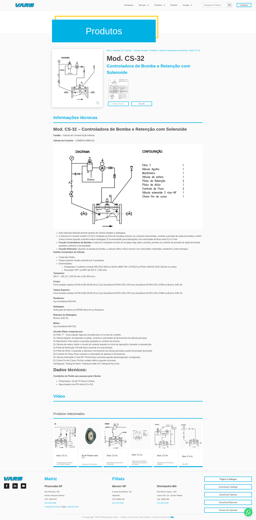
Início (109, 50)
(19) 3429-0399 (50, 503)
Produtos (158, 5)
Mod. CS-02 (112, 455)
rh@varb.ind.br (73, 507)
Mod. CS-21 (62, 455)
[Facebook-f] (6, 486)
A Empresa (128, 5)
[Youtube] (23, 486)
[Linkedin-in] (15, 486)
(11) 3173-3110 (117, 503)
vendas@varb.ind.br (52, 507)
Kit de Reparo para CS (90, 456)
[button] (248, 512)
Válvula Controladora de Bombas (173, 50)
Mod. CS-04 (162, 455)
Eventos (174, 5)
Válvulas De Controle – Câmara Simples (130, 50)
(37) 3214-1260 (162, 503)
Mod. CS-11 (137, 455)
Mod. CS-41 (187, 456)
